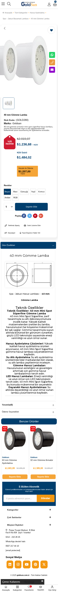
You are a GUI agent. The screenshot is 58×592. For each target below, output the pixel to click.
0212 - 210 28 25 (13, 537)
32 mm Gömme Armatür (41, 460)
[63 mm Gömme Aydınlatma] (15, 438)
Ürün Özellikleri (8, 245)
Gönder (45, 498)
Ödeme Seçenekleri (10, 412)
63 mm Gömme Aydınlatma (9, 461)
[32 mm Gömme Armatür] (43, 438)
